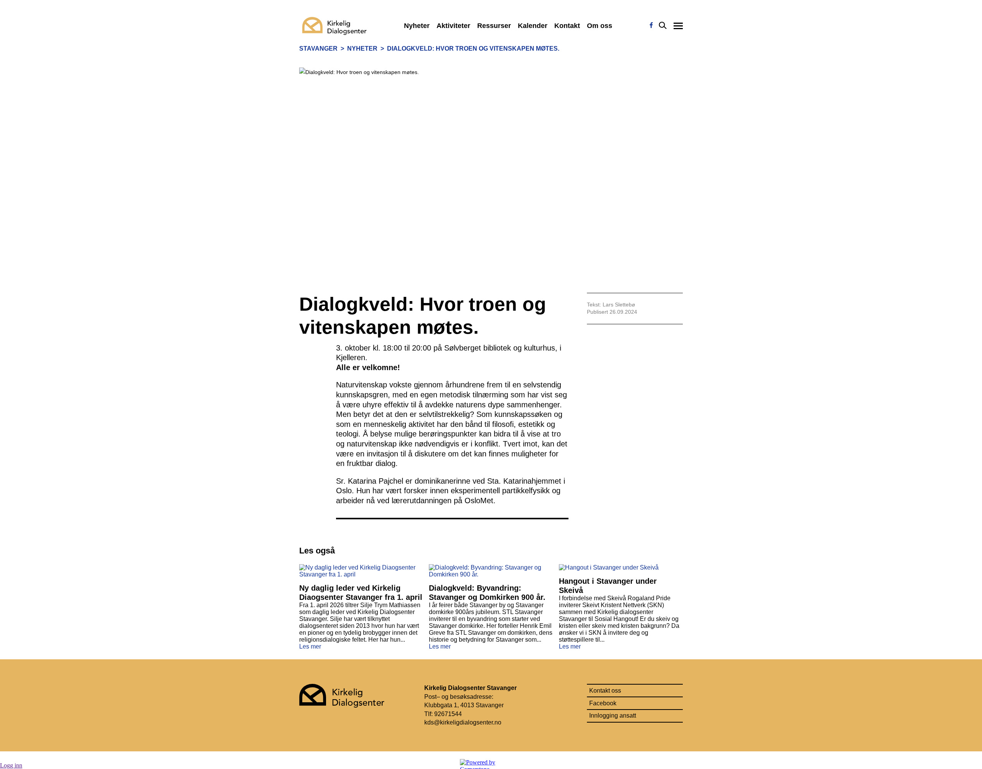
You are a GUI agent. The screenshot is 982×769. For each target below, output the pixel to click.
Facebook (602, 703)
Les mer (310, 646)
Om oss (599, 26)
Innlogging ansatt (612, 715)
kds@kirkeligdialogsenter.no (463, 722)
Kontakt (567, 26)
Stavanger (318, 48)
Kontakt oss (605, 690)
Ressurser (494, 26)
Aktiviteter (453, 26)
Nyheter (417, 26)
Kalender (532, 26)
